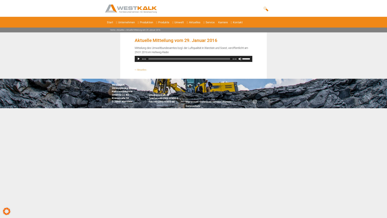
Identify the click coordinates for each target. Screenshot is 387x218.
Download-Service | (211, 101)
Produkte (163, 22)
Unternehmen (126, 22)
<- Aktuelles (140, 69)
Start (110, 22)
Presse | (227, 101)
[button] (267, 8)
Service (210, 22)
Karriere (223, 22)
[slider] (246, 58)
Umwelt (179, 22)
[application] (193, 59)
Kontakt (238, 22)
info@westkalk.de (159, 95)
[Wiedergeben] (138, 58)
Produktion (146, 22)
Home (112, 30)
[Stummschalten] (239, 58)
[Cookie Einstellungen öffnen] (6, 214)
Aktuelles (194, 22)
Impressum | (193, 101)
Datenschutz (193, 106)
